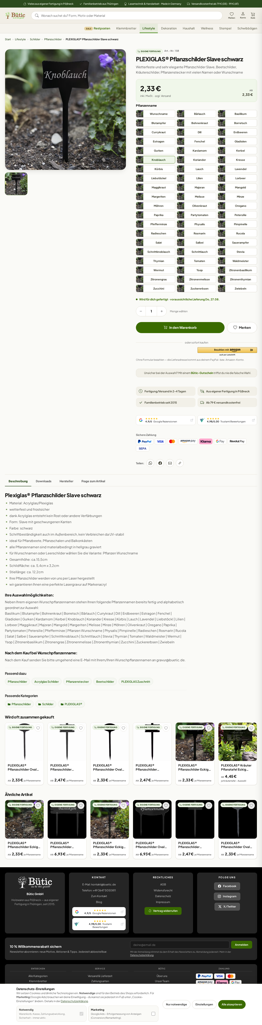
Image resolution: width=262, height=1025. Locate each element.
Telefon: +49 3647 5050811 (99, 890)
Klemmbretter (126, 28)
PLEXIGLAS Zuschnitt (135, 681)
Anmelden (241, 944)
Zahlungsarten (100, 981)
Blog (99, 902)
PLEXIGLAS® (73, 704)
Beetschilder (105, 681)
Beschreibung (18, 481)
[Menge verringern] (141, 311)
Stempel (225, 28)
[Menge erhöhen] (161, 311)
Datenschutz (163, 896)
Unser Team (162, 981)
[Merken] (38, 728)
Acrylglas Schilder (46, 681)
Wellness (207, 28)
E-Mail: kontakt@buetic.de (99, 884)
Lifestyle (148, 28)
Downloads (43, 481)
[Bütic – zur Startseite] (15, 15)
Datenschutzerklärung (142, 955)
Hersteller (66, 481)
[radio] (155, 113)
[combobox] (130, 15)
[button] (227, 351)
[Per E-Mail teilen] (170, 463)
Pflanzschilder (53, 39)
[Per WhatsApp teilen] (150, 463)
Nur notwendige (176, 1004)
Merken (231, 18)
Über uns (162, 976)
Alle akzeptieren (232, 1004)
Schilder (35, 39)
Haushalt (189, 28)
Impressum (163, 902)
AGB (163, 884)
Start (8, 39)
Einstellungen (204, 1004)
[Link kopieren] (180, 463)
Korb (253, 18)
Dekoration (169, 28)
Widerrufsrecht (163, 890)
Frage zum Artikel (93, 481)
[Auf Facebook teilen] (160, 463)
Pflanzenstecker (77, 681)
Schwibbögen (247, 28)
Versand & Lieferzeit (100, 976)
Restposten (98, 28)
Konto (243, 17)
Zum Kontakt (99, 896)
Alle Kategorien (37, 976)
